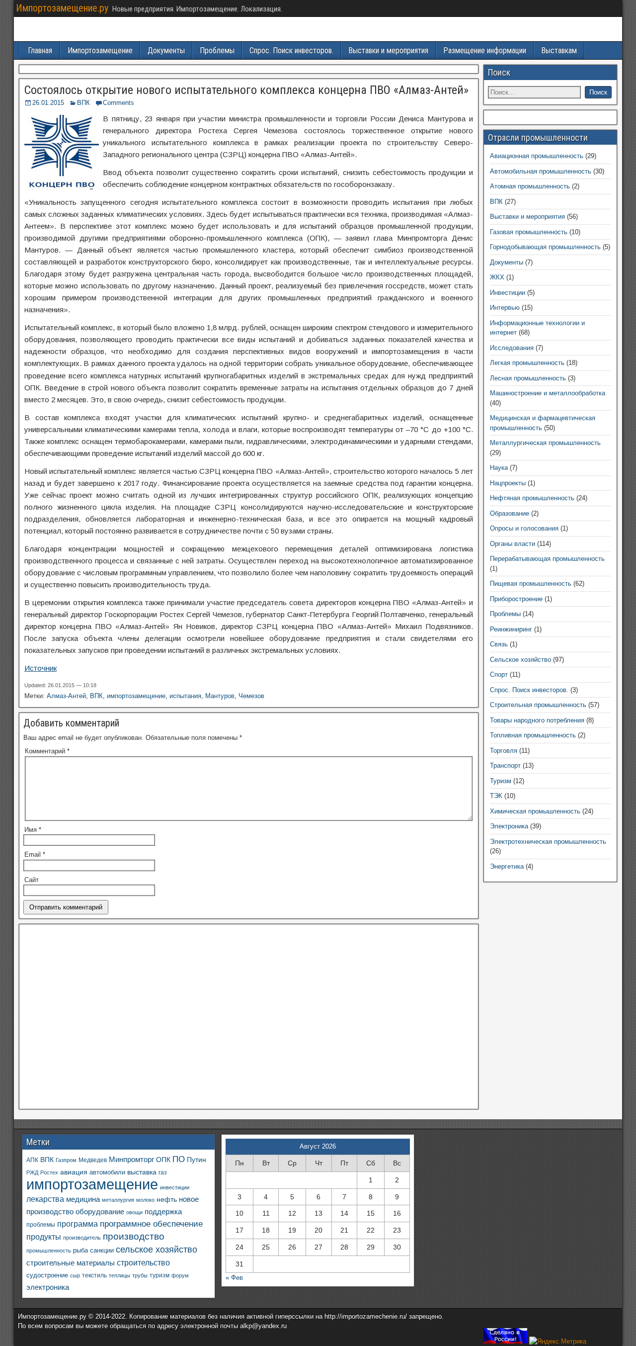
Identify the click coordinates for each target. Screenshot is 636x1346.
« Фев (234, 1277)
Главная (40, 50)
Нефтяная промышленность (532, 498)
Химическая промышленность (535, 811)
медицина (83, 1199)
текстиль (94, 1275)
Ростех (49, 1172)
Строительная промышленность (538, 705)
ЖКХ (497, 277)
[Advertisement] (248, 1019)
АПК (32, 1160)
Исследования (512, 348)
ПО (178, 1159)
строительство (143, 1262)
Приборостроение (516, 599)
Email (34, 854)
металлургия (118, 1200)
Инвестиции (507, 292)
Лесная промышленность (528, 378)
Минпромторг (131, 1160)
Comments (118, 102)
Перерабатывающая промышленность (547, 558)
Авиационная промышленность (536, 156)
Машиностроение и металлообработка (547, 393)
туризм (159, 1275)
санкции (102, 1250)
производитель (82, 1238)
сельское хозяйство (156, 1250)
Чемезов (251, 696)
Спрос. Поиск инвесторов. (291, 50)
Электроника (509, 826)
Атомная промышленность (530, 186)
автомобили (107, 1172)
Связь (499, 644)
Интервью (505, 307)
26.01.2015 (48, 102)
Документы (166, 50)
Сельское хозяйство (520, 659)
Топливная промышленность (533, 735)
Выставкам (559, 50)
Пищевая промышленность (530, 583)
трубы (140, 1275)
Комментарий (47, 751)
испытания (185, 696)
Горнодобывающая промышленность (545, 247)
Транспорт (505, 765)
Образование (509, 513)
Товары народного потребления (537, 720)
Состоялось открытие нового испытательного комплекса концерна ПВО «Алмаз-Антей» (246, 90)
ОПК (163, 1160)
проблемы (40, 1224)
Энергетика (507, 866)
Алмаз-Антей (66, 696)
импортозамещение (136, 696)
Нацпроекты (508, 483)
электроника (47, 1287)
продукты (43, 1236)
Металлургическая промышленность (545, 443)
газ (163, 1172)
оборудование (100, 1212)
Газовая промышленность (528, 232)
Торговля (503, 750)
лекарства (45, 1199)
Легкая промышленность (527, 362)
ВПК (83, 102)
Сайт (31, 880)
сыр (75, 1275)
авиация (73, 1172)
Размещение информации (484, 50)
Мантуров (220, 696)
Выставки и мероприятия (388, 50)
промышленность (48, 1251)
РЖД (32, 1172)
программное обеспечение (151, 1224)
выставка (142, 1172)
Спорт (499, 674)
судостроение (47, 1275)
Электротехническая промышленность (548, 841)
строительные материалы (70, 1262)
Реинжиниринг (511, 629)
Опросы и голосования (524, 528)
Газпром (66, 1160)
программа (77, 1224)
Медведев (93, 1160)
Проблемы (217, 50)
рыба (80, 1250)
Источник (40, 668)
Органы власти (512, 543)
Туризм (500, 781)
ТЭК (496, 796)
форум (180, 1275)
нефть (167, 1199)
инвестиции (174, 1187)
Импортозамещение (100, 50)
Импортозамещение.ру (62, 8)
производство (133, 1236)
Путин (196, 1160)
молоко (145, 1200)
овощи (134, 1212)
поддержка (163, 1212)
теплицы (119, 1275)
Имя (32, 829)
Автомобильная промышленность (540, 171)
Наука (499, 467)
